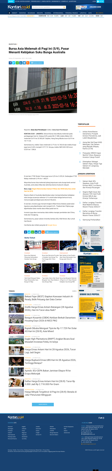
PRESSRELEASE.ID (36, 1)
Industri (40, 13)
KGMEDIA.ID (65, 1)
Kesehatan (24, 436)
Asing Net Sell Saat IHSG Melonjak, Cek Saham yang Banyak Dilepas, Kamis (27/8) (92, 145)
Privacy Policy (46, 450)
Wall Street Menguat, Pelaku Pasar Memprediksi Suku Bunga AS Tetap (32, 280)
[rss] (27, 62)
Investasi (22, 13)
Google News (52, 225)
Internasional (58, 13)
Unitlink (52, 430)
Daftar (101, 1)
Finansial (28, 347)
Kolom (37, 430)
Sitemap (10, 450)
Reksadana (53, 428)
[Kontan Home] (9, 13)
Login (94, 1)
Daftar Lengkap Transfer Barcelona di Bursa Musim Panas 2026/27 (92, 213)
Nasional (48, 13)
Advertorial (67, 432)
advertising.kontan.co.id (89, 444)
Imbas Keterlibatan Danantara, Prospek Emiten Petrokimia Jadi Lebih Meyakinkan (92, 135)
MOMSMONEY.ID (56, 1)
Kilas (65, 428)
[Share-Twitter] (13, 62)
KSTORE (17, 1)
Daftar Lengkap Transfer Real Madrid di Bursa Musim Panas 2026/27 (92, 205)
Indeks (74, 291)
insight (14, 13)
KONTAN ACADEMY (25, 1)
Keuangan (31, 13)
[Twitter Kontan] (101, 418)
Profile (14, 450)
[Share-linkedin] (20, 62)
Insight (37, 432)
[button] (64, 7)
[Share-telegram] (24, 62)
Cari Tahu (24, 438)
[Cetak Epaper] (88, 9)
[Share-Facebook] (10, 62)
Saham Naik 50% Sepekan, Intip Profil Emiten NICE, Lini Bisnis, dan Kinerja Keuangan (92, 184)
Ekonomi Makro (54, 434)
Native (65, 430)
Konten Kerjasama (68, 426)
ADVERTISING (72, 1)
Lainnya (100, 13)
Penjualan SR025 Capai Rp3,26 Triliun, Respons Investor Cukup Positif (92, 155)
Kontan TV (38, 434)
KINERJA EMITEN (46, 1)
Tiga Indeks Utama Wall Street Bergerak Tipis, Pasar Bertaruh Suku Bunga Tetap (50, 280)
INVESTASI (12, 44)
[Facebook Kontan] (99, 418)
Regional (24, 432)
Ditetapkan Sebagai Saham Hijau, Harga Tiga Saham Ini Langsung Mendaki (92, 165)
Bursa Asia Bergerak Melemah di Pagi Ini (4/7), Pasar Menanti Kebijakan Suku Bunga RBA (68, 280)
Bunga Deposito (54, 432)
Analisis (38, 426)
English (24, 426)
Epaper (11, 1)
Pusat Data (28, 305)
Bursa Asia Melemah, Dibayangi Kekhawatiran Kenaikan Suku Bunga (31, 257)
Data (90, 13)
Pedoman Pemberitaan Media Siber (33, 450)
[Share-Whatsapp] (17, 62)
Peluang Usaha (12, 436)
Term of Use (20, 450)
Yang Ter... (24, 434)
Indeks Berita (43, 404)
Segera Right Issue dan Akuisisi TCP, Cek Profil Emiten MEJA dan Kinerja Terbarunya (92, 195)
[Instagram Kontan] (103, 418)
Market (52, 426)
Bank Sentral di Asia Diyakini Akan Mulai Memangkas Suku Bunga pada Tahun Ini (68, 257)
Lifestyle (83, 13)
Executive (38, 428)
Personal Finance (71, 13)
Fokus (23, 430)
